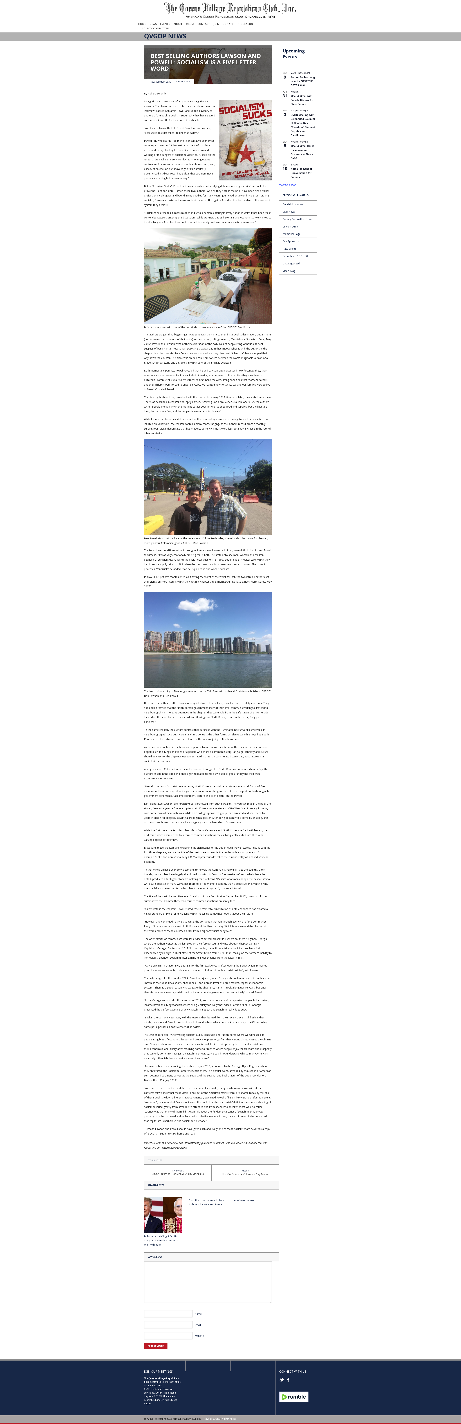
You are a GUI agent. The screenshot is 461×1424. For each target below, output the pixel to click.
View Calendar (287, 185)
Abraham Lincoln (244, 1200)
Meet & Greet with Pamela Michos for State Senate (302, 100)
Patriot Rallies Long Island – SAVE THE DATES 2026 (303, 81)
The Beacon (245, 24)
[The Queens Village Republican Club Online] (230, 17)
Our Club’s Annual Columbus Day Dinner (245, 1174)
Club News (184, 81)
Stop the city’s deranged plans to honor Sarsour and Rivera (206, 1202)
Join (216, 24)
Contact (204, 24)
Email (197, 1324)
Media (190, 24)
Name (198, 1313)
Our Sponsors (291, 241)
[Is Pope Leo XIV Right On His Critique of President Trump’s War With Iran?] (163, 1215)
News (153, 24)
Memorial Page (292, 234)
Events (165, 24)
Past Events (289, 248)
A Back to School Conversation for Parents (301, 173)
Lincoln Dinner (291, 226)
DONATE (228, 24)
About (178, 24)
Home (142, 24)
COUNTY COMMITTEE (155, 28)
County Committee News (297, 219)
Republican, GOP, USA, (296, 256)
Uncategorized (291, 263)
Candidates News (293, 204)
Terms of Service (211, 1419)
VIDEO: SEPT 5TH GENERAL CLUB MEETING (178, 1174)
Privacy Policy (229, 1419)
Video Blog (289, 271)
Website (199, 1335)
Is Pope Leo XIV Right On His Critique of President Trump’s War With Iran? (161, 1240)
